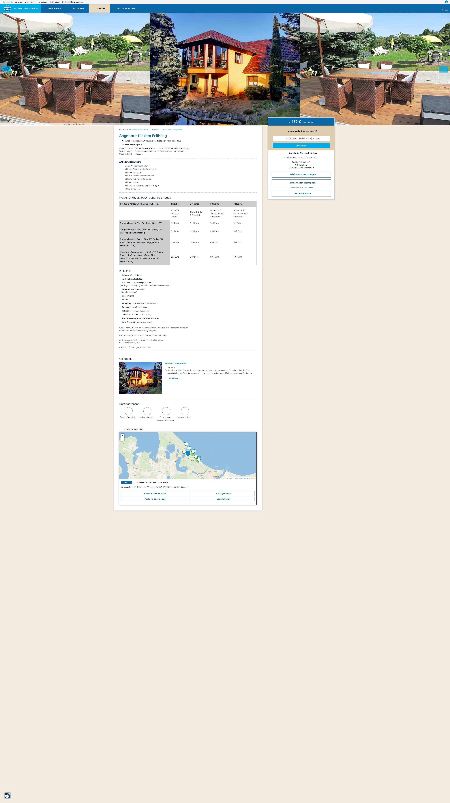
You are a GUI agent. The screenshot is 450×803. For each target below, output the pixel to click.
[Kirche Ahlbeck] (199, 460)
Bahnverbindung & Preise (154, 493)
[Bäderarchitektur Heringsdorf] (190, 448)
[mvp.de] (446, 2)
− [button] (122, 438)
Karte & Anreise (302, 193)
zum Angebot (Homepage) (302, 182)
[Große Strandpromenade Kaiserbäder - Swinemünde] (193, 452)
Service (445, 10)
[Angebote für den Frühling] (188, 453)
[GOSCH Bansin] (187, 444)
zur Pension (173, 378)
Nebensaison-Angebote (172, 129)
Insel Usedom (42, 2)
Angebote (155, 129)
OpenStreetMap (243, 478)
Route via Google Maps (154, 499)
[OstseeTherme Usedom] (196, 457)
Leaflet (228, 478)
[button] (27, 7)
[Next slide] (443, 69)
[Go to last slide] (6, 69)
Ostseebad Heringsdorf (138, 129)
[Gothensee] (184, 452)
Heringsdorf (72, 2)
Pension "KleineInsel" (176, 363)
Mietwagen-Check (223, 493)
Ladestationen (223, 499)
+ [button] (122, 435)
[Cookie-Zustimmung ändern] (7, 795)
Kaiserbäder (55, 2)
